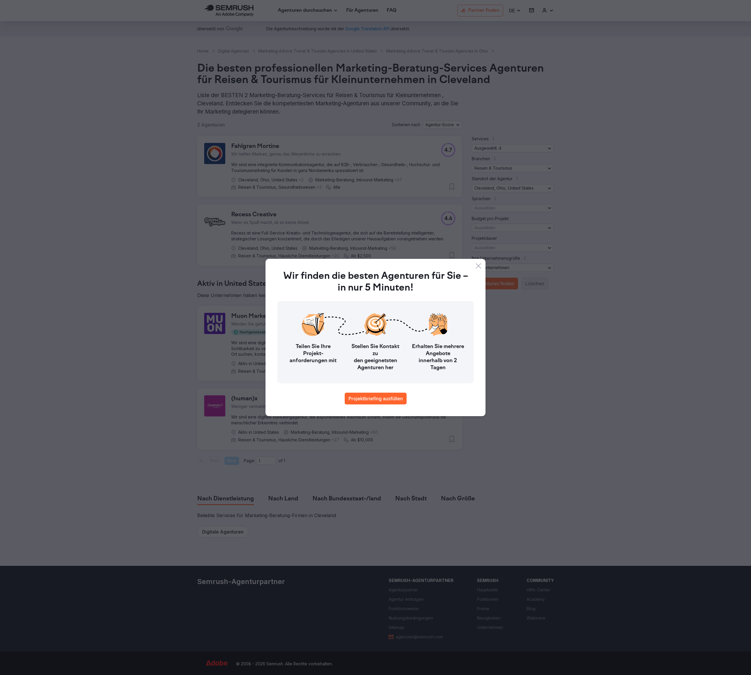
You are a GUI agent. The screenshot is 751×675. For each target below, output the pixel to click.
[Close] (478, 266)
